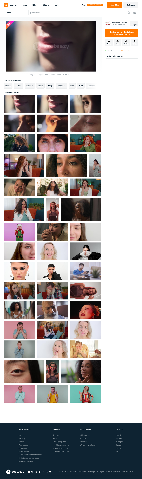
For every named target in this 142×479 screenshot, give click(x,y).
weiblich (29, 86)
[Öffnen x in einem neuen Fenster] (47, 472)
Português (119, 442)
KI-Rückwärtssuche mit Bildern (30, 455)
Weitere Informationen (115, 56)
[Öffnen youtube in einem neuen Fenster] (50, 472)
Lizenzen (56, 435)
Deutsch (119, 445)
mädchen (91, 86)
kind (72, 86)
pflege (50, 86)
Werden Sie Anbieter (88, 445)
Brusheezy (22, 435)
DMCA (55, 438)
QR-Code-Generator (26, 461)
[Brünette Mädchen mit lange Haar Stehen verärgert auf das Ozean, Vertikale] (95, 165)
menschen (61, 86)
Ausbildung (23, 448)
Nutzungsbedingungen (96, 472)
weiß (81, 86)
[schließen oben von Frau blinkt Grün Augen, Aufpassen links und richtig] (52, 251)
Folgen (134, 25)
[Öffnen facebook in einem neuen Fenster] (29, 472)
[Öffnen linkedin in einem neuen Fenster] (36, 472)
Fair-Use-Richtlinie (128, 472)
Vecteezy (22, 438)
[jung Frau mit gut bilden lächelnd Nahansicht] (19, 104)
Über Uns (83, 442)
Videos (34, 5)
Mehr (57, 5)
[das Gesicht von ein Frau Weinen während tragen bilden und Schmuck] (85, 310)
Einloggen (131, 5)
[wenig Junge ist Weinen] (85, 349)
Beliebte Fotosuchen (60, 448)
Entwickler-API (24, 451)
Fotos (24, 5)
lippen (8, 86)
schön (40, 86)
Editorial (46, 5)
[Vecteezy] (6, 5)
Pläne (84, 5)
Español (119, 438)
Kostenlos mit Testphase (121, 33)
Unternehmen (24, 445)
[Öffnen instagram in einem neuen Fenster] (32, 472)
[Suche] (129, 12)
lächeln (19, 86)
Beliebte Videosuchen (61, 451)
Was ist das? (125, 51)
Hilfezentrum (85, 435)
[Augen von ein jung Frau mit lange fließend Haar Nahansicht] (85, 104)
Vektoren (13, 5)
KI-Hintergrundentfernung (29, 458)
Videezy (21, 442)
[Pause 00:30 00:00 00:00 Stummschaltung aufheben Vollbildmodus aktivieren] (51, 46)
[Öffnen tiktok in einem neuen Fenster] (43, 472)
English (118, 435)
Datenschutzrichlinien (113, 472)
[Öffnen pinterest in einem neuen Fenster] (39, 472)
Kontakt (83, 438)
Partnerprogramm (59, 442)
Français (119, 448)
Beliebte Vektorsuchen (61, 445)
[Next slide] (98, 86)
